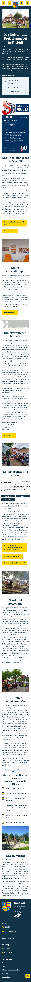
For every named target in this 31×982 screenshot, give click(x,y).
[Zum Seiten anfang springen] (27, 976)
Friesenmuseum (13, 91)
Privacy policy (26, 481)
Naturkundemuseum (15, 87)
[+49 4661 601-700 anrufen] (9, 3)
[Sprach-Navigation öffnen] (3, 3)
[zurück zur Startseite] (15, 5)
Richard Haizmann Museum (14, 82)
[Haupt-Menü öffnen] (27, 3)
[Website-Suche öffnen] (21, 3)
